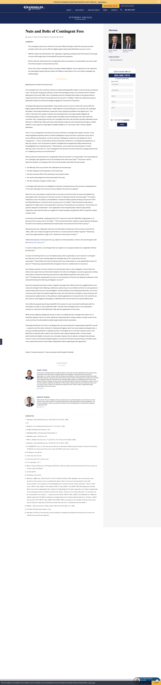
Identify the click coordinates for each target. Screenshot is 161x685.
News (105, 10)
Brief (113, 108)
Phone (114, 102)
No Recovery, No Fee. (111, 6)
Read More (40, 388)
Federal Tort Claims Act (35, 242)
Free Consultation (127, 6)
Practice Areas (93, 10)
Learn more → (102, 2)
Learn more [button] (91, 682)
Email (114, 96)
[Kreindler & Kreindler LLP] (34, 8)
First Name (115, 84)
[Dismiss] (158, 1)
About (69, 10)
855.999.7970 (130, 10)
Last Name (115, 90)
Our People (79, 10)
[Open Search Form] (121, 10)
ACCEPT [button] (156, 682)
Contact (114, 10)
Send (122, 124)
